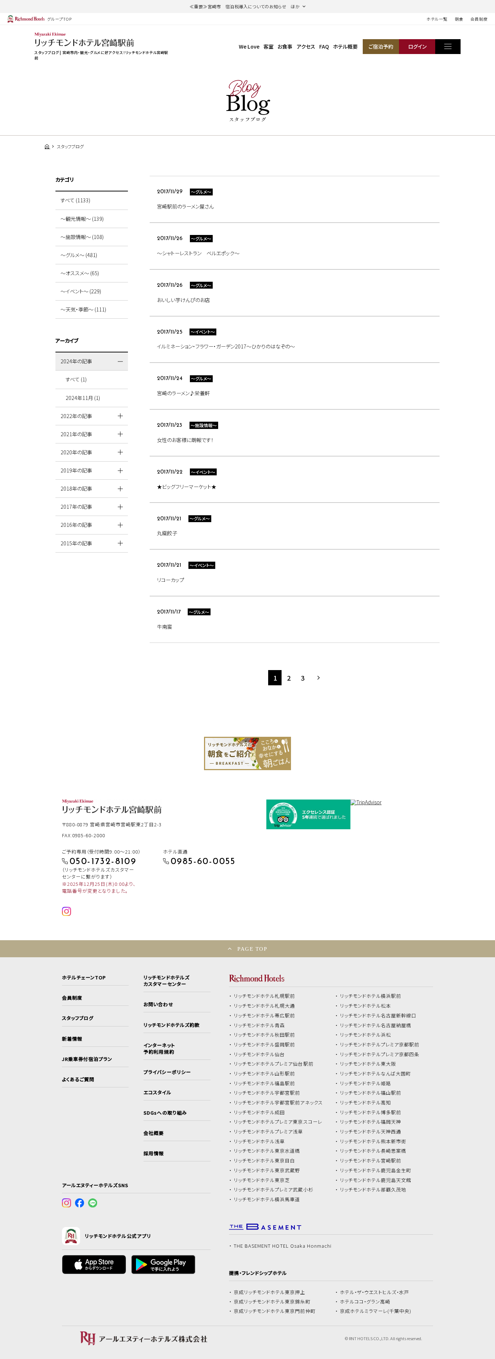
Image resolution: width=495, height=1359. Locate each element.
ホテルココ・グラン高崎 (365, 1301)
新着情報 (72, 1039)
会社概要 (153, 1133)
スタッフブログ (77, 1018)
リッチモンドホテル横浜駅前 (371, 996)
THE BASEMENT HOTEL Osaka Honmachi (283, 1246)
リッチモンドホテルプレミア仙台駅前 (273, 1064)
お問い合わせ (158, 1004)
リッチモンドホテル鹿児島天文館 (376, 1180)
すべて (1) (76, 379)
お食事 (285, 46)
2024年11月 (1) (83, 397)
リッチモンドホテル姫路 (365, 1083)
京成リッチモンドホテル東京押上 (269, 1292)
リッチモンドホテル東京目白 (264, 1160)
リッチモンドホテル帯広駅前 (264, 1015)
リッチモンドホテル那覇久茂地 (373, 1189)
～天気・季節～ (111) (83, 309)
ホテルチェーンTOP (84, 977)
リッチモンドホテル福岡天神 (371, 1122)
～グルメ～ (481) (79, 255)
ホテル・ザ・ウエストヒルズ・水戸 (374, 1292)
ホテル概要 (345, 46)
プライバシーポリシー (167, 1072)
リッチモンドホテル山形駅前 (264, 1073)
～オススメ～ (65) (80, 273)
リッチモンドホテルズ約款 (171, 1025)
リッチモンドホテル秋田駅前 (264, 1035)
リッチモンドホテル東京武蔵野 (267, 1170)
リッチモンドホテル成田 (259, 1112)
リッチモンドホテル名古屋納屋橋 (376, 1025)
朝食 (459, 19)
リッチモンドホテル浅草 (259, 1141)
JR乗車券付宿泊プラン (87, 1059)
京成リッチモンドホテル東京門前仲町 (275, 1311)
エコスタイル (157, 1092)
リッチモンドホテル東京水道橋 (267, 1151)
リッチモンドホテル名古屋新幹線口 (378, 1015)
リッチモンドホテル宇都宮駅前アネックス (278, 1102)
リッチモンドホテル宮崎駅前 (371, 1160)
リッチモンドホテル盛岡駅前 (264, 1044)
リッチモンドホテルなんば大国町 (375, 1073)
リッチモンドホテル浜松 (365, 1035)
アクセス (306, 46)
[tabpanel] (247, 753)
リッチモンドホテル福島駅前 (264, 1083)
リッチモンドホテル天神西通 (371, 1131)
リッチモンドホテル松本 (365, 1006)
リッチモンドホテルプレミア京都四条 (380, 1054)
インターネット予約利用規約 (159, 1048)
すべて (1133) (75, 200)
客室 (268, 46)
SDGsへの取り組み (165, 1113)
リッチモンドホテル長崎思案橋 (373, 1151)
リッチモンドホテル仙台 (259, 1054)
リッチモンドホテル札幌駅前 (264, 996)
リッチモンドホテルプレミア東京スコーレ (278, 1122)
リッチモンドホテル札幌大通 (264, 1006)
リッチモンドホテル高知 (365, 1102)
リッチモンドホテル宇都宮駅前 (267, 1093)
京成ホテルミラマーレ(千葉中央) (376, 1311)
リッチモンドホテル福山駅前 (371, 1093)
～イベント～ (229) (81, 291)
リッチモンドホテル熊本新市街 (373, 1141)
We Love (249, 46)
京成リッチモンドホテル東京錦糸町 (272, 1301)
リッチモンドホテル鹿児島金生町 (376, 1170)
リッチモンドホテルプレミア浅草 (268, 1131)
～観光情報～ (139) (82, 218)
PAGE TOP (252, 949)
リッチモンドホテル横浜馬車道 (267, 1199)
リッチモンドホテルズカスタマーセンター (166, 980)
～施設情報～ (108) (82, 236)
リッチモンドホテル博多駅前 (371, 1112)
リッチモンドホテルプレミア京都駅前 (380, 1044)
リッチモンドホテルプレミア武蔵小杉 (273, 1189)
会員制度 (479, 19)
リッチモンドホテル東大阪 (368, 1064)
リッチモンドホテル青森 (259, 1025)
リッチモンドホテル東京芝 (262, 1180)
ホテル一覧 (437, 19)
